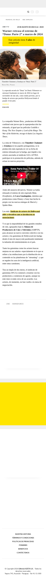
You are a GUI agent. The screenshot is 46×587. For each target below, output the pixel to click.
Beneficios (23, 549)
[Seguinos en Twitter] (22, 576)
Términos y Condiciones (23, 538)
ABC (7, 11)
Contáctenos (23, 553)
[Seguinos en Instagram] (27, 576)
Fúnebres (23, 545)
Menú (42, 11)
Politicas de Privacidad (23, 541)
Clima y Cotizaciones (24, 11)
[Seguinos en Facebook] (19, 576)
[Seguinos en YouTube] (25, 576)
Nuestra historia (23, 534)
